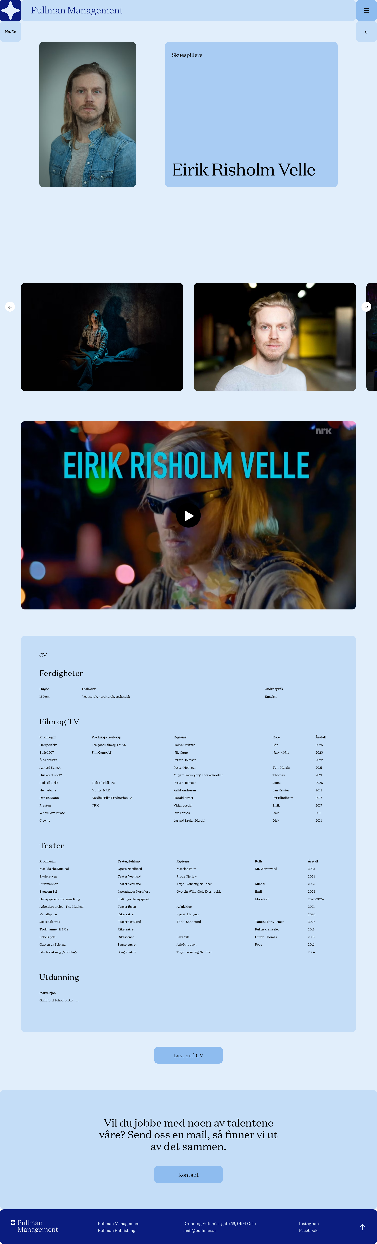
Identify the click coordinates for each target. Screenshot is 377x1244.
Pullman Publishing (116, 1230)
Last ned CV (188, 1055)
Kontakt (188, 1174)
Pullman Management (119, 1223)
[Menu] (366, 10)
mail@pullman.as (199, 1230)
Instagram (309, 1223)
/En (10, 31)
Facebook (308, 1230)
